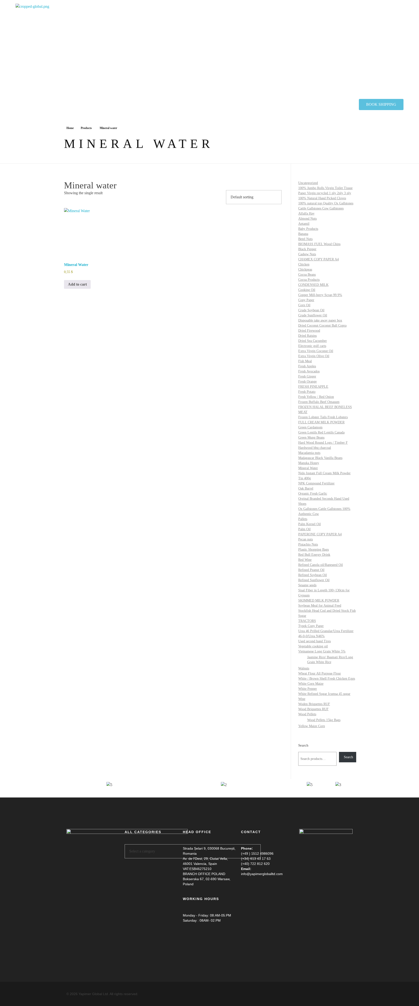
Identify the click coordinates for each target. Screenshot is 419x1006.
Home (70, 128)
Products (86, 128)
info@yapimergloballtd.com (262, 874)
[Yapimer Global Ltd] (76, 51)
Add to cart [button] (77, 284)
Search (303, 745)
